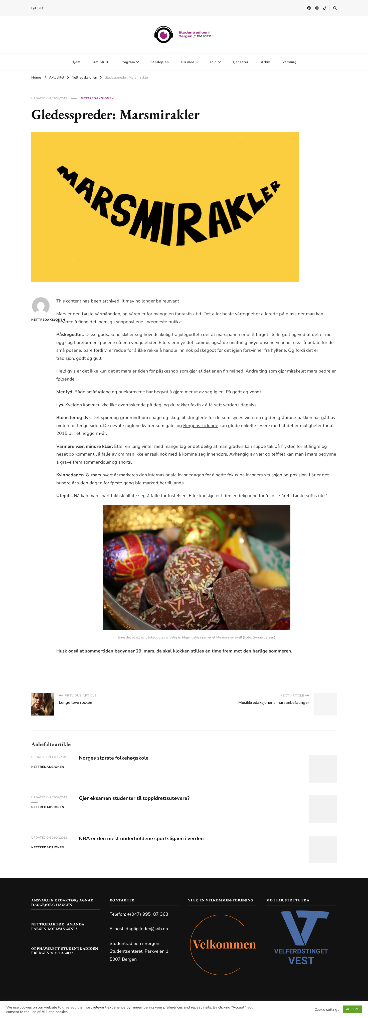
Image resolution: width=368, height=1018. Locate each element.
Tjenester (240, 62)
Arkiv (265, 62)
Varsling (289, 62)
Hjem (76, 62)
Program (127, 62)
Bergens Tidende (200, 426)
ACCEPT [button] (352, 1009)
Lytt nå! (38, 8)
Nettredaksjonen (97, 98)
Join (213, 62)
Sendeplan (159, 62)
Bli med (188, 62)
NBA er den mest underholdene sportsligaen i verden (141, 838)
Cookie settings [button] (326, 1009)
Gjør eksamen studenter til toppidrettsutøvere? (134, 798)
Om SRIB (100, 62)
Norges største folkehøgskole (113, 758)
